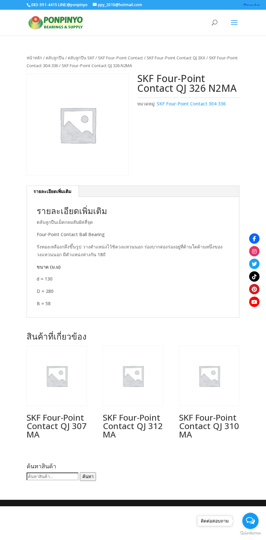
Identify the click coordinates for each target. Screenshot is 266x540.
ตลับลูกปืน (55, 58)
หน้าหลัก (34, 58)
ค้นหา (87, 476)
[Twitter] (254, 263)
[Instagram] (254, 251)
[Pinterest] (254, 289)
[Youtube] (254, 301)
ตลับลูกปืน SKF (81, 58)
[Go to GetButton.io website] (250, 533)
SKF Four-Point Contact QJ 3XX (176, 58)
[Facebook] (254, 238)
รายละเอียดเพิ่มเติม (52, 191)
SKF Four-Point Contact (120, 58)
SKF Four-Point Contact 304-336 (191, 104)
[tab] (52, 191)
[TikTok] (254, 276)
